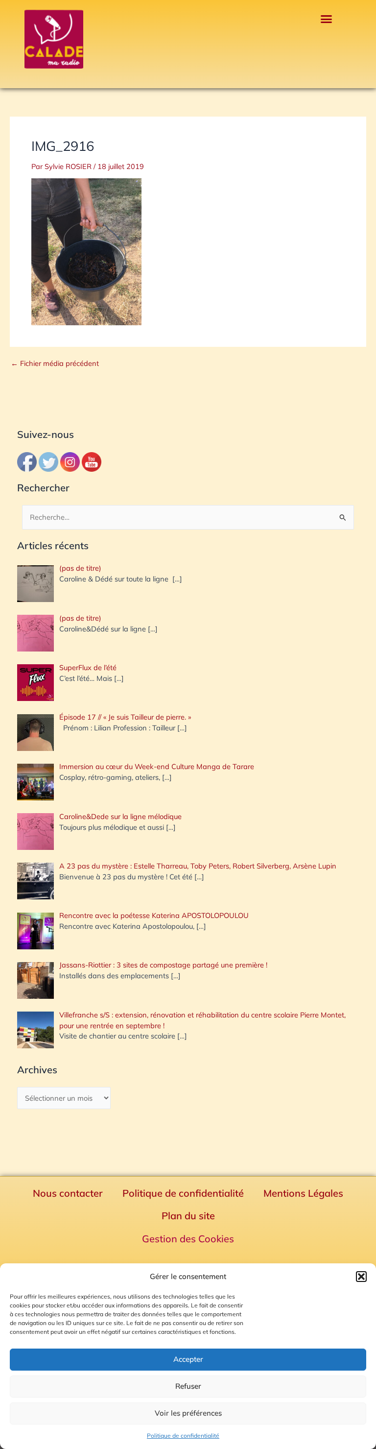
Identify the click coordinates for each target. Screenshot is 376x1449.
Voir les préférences (188, 1413)
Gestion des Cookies (188, 1238)
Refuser (188, 1386)
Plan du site (188, 1215)
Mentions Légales (303, 1193)
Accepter (188, 1359)
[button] (361, 1276)
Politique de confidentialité (183, 1435)
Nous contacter (68, 1193)
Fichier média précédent (55, 363)
